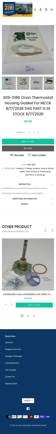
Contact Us (10, 377)
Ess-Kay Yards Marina (24, 425)
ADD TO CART (28, 141)
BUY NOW (28, 148)
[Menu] (51, 9)
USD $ (27, 401)
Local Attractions (12, 363)
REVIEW (24, 204)
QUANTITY (20, 132)
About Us (9, 342)
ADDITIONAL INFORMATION (24, 198)
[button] (52, 49)
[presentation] (45, 230)
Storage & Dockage (13, 356)
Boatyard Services (13, 349)
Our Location (10, 370)
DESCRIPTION (25, 184)
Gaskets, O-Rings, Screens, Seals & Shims (35, 168)
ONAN (22, 171)
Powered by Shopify (39, 425)
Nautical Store (11, 383)
